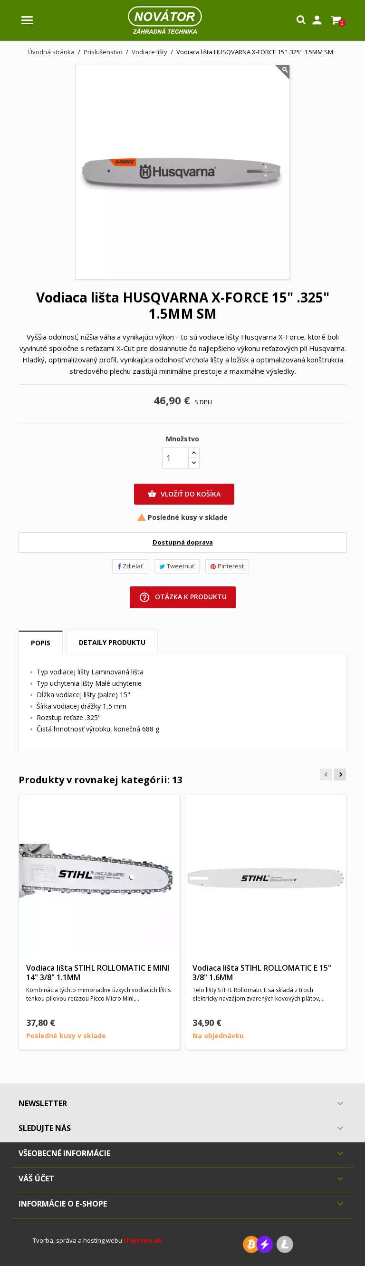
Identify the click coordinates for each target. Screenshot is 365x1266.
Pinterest (231, 566)
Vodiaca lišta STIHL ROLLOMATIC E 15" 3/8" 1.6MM (261, 973)
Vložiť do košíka (184, 493)
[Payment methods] (268, 1243)
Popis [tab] (40, 642)
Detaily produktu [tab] (112, 642)
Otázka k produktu (183, 597)
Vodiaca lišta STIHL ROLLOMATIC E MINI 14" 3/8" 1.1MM (97, 973)
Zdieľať (133, 566)
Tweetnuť (180, 566)
